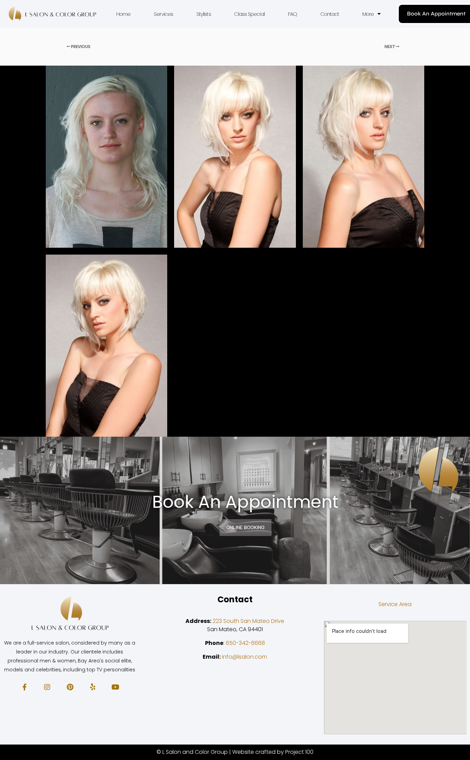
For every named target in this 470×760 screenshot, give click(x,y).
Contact (329, 14)
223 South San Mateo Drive (248, 621)
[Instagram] (47, 687)
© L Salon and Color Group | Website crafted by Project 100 (235, 752)
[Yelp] (92, 687)
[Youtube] (115, 687)
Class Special (249, 14)
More (368, 14)
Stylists (203, 14)
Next (390, 46)
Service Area (395, 604)
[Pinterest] (70, 687)
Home (123, 14)
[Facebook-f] (24, 687)
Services (163, 14)
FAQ (292, 14)
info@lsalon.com (244, 657)
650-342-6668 (245, 643)
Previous (80, 46)
